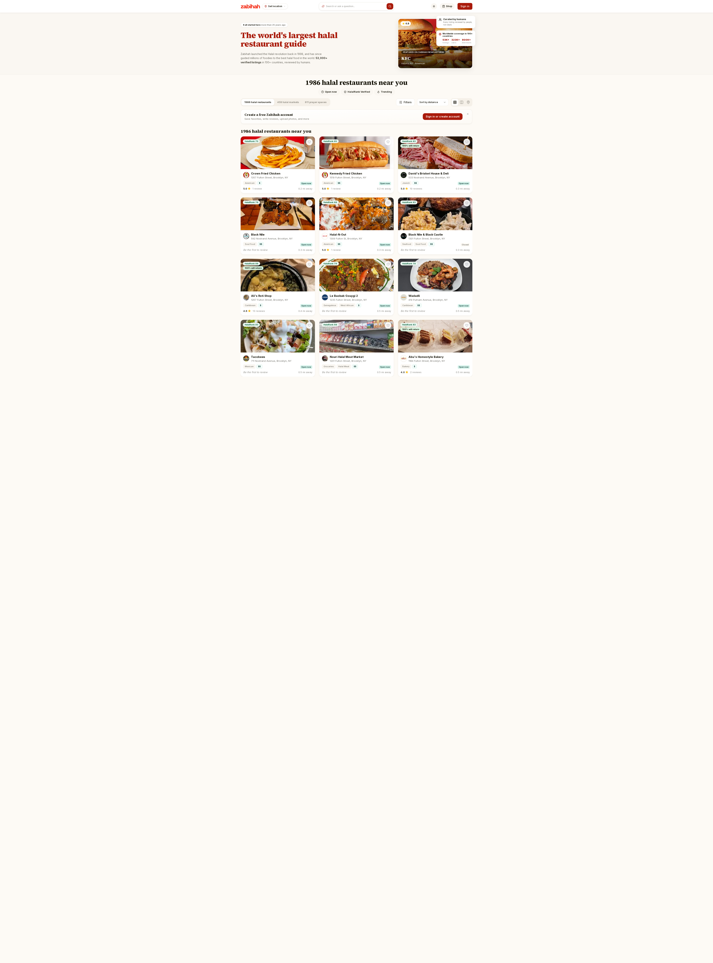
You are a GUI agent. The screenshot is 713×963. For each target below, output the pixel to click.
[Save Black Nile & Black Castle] (467, 203)
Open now (331, 91)
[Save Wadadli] (467, 264)
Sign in (464, 6)
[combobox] (355, 6)
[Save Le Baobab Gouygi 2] (388, 264)
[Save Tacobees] (309, 325)
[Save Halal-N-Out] (388, 203)
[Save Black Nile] (309, 203)
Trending (386, 91)
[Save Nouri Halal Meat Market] (388, 325)
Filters (408, 102)
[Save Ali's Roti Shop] (309, 264)
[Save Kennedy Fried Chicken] (388, 142)
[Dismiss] (467, 114)
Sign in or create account (443, 116)
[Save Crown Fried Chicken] (309, 142)
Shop (449, 6)
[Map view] (468, 102)
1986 (257, 102)
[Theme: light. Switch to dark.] (434, 6)
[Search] (390, 6)
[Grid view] (455, 102)
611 (316, 102)
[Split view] (461, 102)
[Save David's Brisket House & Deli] (467, 142)
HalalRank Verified (359, 91)
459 (288, 102)
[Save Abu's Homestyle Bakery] (467, 325)
